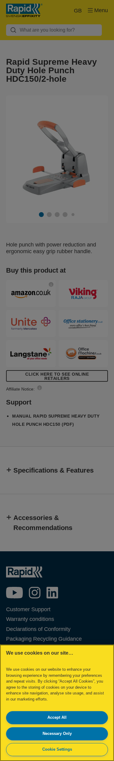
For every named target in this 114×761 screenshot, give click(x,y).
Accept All (57, 717)
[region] (57, 703)
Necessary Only (57, 733)
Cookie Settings (57, 749)
